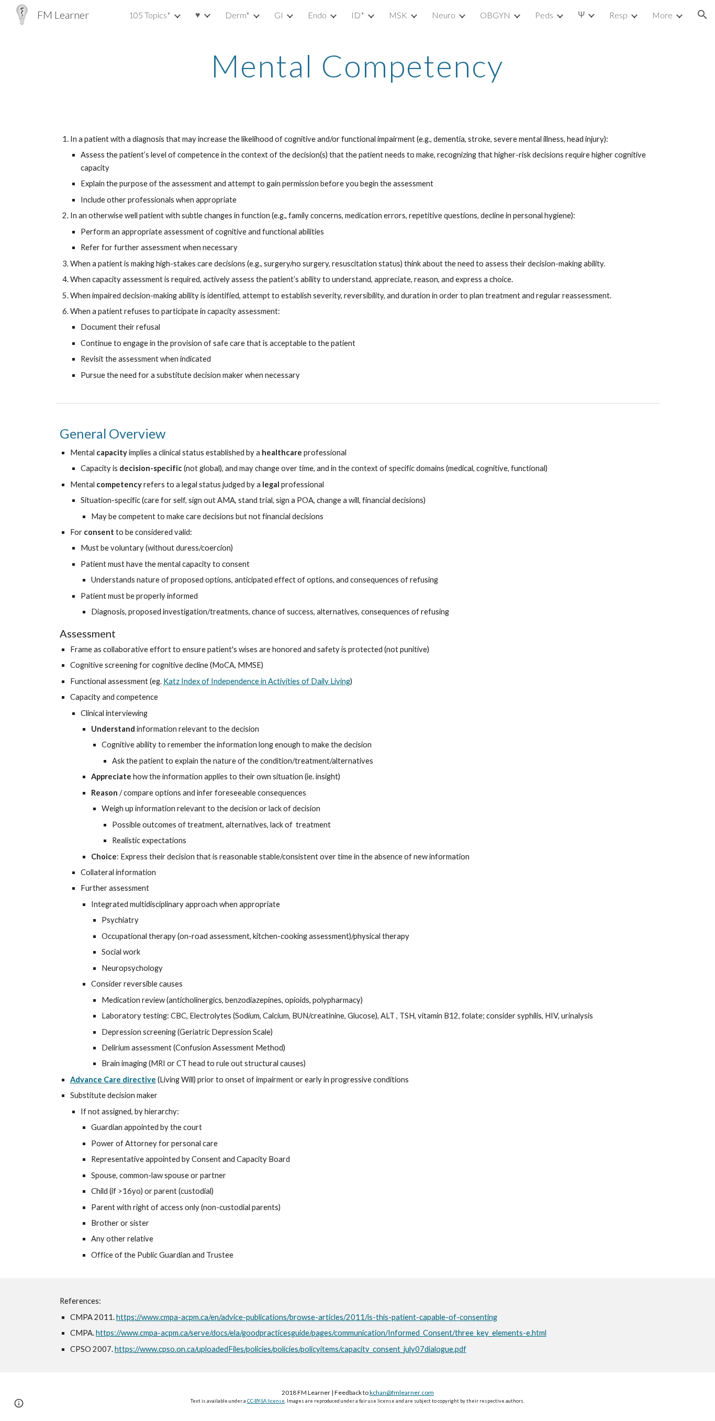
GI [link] (278, 15)
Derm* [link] (237, 15)
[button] (702, 14)
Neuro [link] (443, 15)
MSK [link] (398, 15)
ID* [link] (357, 15)
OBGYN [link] (495, 15)
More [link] (662, 15)
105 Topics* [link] (150, 15)
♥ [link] (197, 14)
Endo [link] (317, 15)
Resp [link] (618, 15)
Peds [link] (544, 15)
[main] (357, 65)
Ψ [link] (581, 14)
